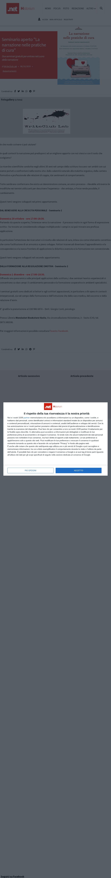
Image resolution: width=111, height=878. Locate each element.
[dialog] (55, 439)
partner (27, 418)
